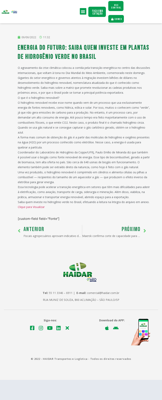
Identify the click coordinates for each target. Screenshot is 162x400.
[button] (83, 11)
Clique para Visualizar (31, 207)
